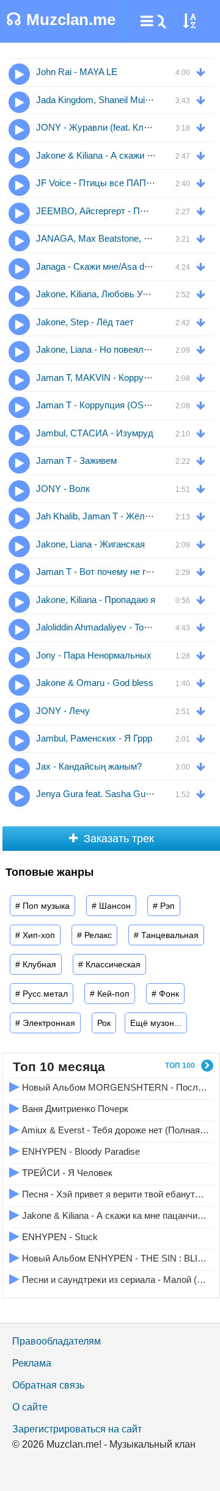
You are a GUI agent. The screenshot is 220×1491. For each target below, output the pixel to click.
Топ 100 (180, 1065)
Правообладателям (56, 1341)
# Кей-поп (110, 993)
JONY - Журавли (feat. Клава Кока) (109, 127)
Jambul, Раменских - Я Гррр (94, 738)
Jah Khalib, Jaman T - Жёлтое (97, 516)
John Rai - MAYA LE (76, 72)
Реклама (31, 1363)
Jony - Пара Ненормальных (94, 655)
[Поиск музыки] (159, 21)
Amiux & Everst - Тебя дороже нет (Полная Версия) (109, 1128)
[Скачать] (203, 71)
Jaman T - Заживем (76, 460)
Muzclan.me (61, 19)
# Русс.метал (41, 993)
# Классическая (109, 964)
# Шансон (111, 906)
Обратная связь (48, 1385)
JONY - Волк (63, 488)
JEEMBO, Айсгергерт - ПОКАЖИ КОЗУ (118, 211)
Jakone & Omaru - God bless (94, 682)
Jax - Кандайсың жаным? (89, 766)
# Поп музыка (42, 906)
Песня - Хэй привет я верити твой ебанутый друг (109, 1192)
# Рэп (164, 906)
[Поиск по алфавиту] (189, 21)
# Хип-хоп (35, 935)
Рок (104, 1023)
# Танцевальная (166, 935)
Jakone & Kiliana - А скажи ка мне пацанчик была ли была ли (109, 1214)
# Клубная (35, 964)
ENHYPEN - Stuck (53, 1235)
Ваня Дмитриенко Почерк (68, 1107)
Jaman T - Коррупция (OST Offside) (109, 405)
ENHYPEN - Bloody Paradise (74, 1150)
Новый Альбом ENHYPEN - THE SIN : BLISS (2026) (109, 1257)
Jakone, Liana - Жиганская (90, 544)
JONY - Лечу (63, 711)
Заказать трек (119, 838)
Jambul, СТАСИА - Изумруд (94, 433)
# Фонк (165, 993)
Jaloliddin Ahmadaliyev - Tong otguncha (114, 627)
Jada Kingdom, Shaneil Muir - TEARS (111, 100)
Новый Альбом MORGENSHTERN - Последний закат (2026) (109, 1086)
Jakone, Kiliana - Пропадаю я (95, 599)
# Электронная (45, 1023)
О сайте (30, 1407)
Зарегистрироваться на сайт (77, 1429)
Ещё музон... (156, 1023)
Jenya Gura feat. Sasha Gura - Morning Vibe (125, 794)
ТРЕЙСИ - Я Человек (60, 1171)
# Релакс (94, 935)
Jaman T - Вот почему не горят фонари (117, 571)
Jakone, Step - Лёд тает (85, 322)
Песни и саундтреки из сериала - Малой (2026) (109, 1278)
